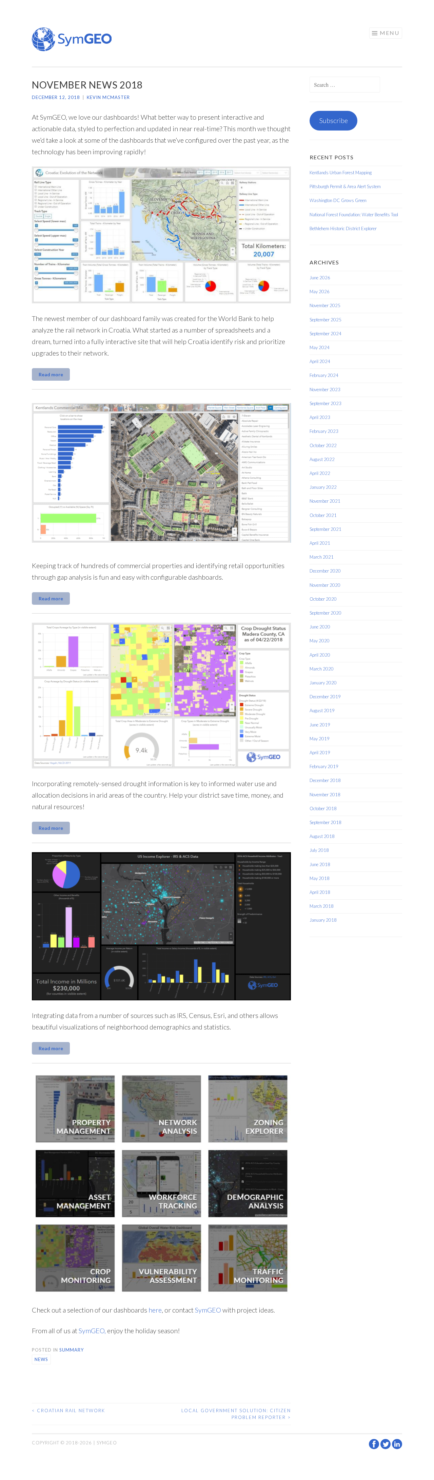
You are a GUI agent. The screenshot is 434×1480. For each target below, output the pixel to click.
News (41, 1359)
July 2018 (319, 850)
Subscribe (333, 120)
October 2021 (323, 515)
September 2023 (325, 403)
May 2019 (320, 738)
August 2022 (322, 459)
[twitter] (386, 1447)
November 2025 (325, 305)
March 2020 (322, 669)
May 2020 (320, 640)
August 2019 (322, 710)
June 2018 (320, 864)
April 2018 (320, 892)
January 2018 (323, 920)
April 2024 (320, 361)
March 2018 (322, 906)
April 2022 (320, 473)
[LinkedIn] (397, 1447)
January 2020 (323, 682)
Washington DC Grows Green (338, 200)
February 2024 (324, 375)
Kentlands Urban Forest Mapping (341, 172)
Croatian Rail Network (68, 1410)
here (155, 1310)
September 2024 (325, 333)
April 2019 (320, 752)
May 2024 (320, 347)
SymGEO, (92, 1330)
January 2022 (323, 487)
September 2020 (325, 613)
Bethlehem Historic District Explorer (343, 228)
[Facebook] (374, 1447)
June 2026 (320, 277)
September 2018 (325, 822)
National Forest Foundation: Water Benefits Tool (354, 214)
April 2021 (320, 543)
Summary (71, 1350)
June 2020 (320, 626)
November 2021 (325, 501)
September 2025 (325, 319)
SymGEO (208, 1310)
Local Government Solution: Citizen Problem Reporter (236, 1414)
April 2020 (320, 655)
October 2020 (323, 599)
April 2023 (320, 417)
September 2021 (325, 529)
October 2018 (323, 808)
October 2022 (323, 445)
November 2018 (325, 794)
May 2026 (320, 291)
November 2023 (325, 389)
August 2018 (322, 836)
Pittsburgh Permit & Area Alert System (345, 186)
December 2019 (325, 696)
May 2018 (320, 878)
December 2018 (325, 780)
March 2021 (322, 557)
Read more (51, 374)
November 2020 (325, 585)
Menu (389, 32)
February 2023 (324, 431)
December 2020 (325, 571)
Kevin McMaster (108, 97)
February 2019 (324, 766)
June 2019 (320, 724)
